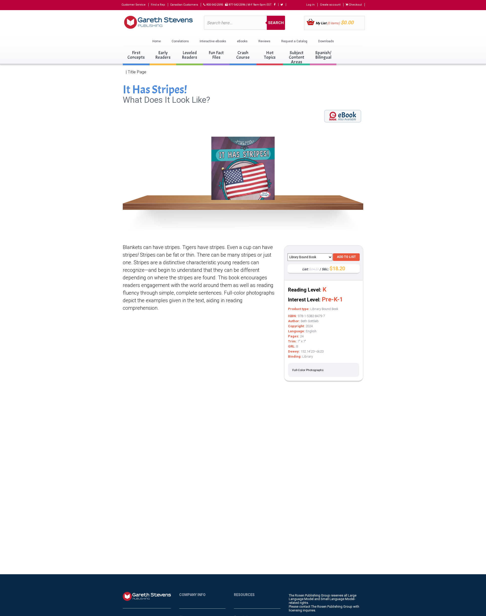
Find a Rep (158, 4)
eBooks (242, 41)
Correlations (180, 41)
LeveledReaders (189, 55)
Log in (310, 4)
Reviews (264, 41)
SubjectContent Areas (296, 57)
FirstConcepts (136, 55)
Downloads (326, 41)
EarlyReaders (163, 55)
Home (156, 41)
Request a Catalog (294, 41)
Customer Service (134, 4)
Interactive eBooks (213, 41)
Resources (244, 595)
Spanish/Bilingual (323, 55)
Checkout (355, 4)
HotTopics (270, 55)
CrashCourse (243, 55)
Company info (192, 595)
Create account (330, 4)
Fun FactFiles (216, 55)
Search (276, 22)
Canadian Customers (184, 4)
